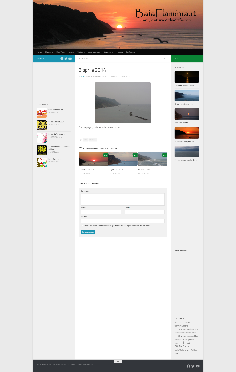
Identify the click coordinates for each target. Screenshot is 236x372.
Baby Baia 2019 (54, 159)
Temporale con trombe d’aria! (186, 160)
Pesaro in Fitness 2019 (57, 134)
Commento (85, 191)
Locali (120, 52)
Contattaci (130, 52)
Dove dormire (109, 52)
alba (176, 323)
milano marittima (187, 336)
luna (194, 332)
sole (187, 346)
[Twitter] (65, 58)
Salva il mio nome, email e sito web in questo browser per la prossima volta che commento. (117, 226)
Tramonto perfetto (87, 169)
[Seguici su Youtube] (69, 58)
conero (188, 329)
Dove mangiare (94, 52)
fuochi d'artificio (184, 332)
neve (177, 339)
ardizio (187, 323)
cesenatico (180, 328)
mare (85, 140)
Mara (83, 76)
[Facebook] (61, 58)
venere (177, 353)
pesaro (192, 339)
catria (185, 325)
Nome (84, 208)
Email (127, 208)
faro (196, 329)
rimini (182, 342)
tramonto (191, 349)
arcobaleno (181, 323)
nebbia (195, 336)
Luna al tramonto (181, 123)
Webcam (81, 52)
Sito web (84, 216)
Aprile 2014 (84, 59)
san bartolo (92, 140)
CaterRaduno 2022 (55, 109)
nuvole (183, 339)
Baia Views (60, 52)
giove (191, 332)
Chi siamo (49, 52)
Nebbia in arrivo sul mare (184, 104)
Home (39, 52)
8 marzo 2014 (144, 169)
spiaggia (179, 349)
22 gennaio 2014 (116, 169)
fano (192, 329)
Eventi (71, 52)
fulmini (177, 332)
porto (176, 343)
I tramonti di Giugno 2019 (184, 141)
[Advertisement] (54, 81)
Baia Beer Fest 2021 (56, 122)
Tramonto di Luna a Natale (185, 85)
